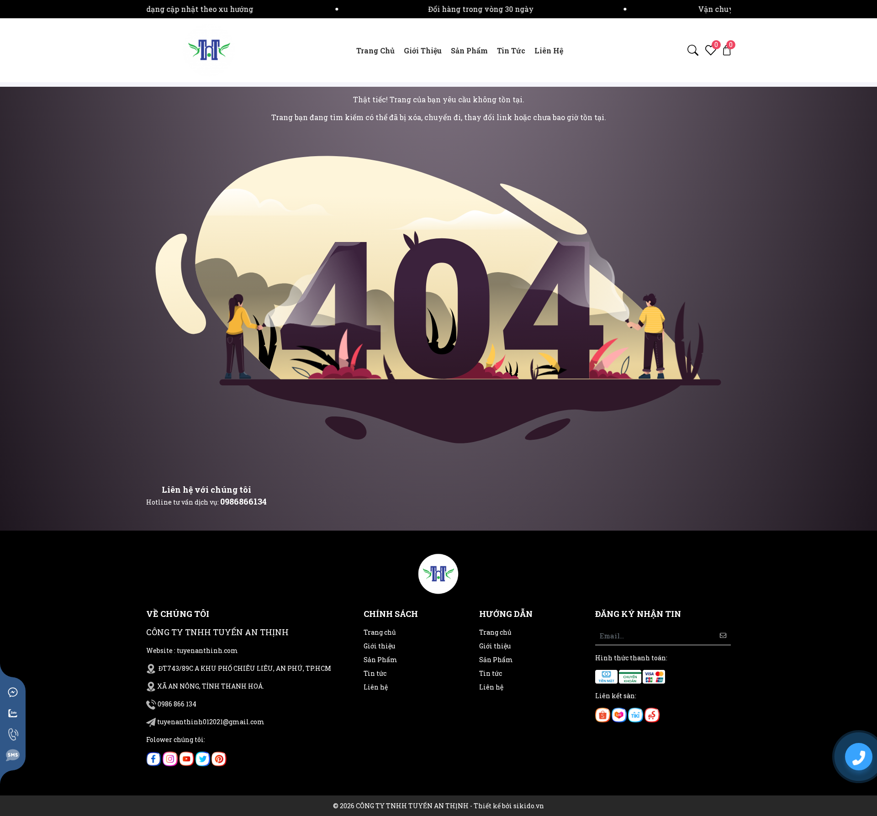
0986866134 (243, 501)
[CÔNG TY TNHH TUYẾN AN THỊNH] (209, 49)
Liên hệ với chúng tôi (206, 489)
